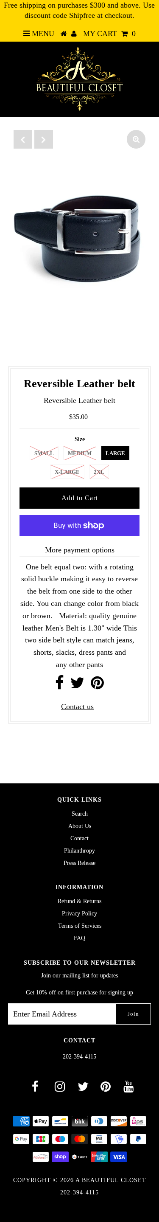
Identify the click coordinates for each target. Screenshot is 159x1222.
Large (115, 453)
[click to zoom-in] (136, 139)
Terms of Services (79, 926)
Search (80, 814)
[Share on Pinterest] (97, 685)
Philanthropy (79, 851)
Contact (79, 838)
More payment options (79, 550)
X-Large (67, 472)
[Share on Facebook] (59, 685)
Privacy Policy (79, 913)
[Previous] (23, 139)
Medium (80, 453)
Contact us (77, 706)
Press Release (79, 863)
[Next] (43, 139)
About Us (79, 826)
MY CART (109, 33)
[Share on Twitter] (77, 685)
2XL (99, 472)
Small (44, 453)
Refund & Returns (79, 901)
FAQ (79, 938)
